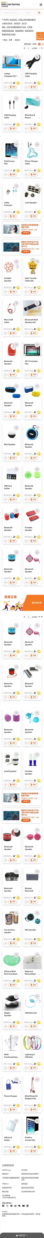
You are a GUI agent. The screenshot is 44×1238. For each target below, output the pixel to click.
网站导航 (5, 1192)
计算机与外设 (7, 23)
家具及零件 (29, 31)
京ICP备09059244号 (28, 1192)
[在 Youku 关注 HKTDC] (27, 1206)
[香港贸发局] (22, 1166)
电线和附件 (19, 31)
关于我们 (24, 1170)
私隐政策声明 (7, 1188)
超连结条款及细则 (27, 1188)
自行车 (24, 23)
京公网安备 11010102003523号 (9, 1197)
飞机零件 (17, 23)
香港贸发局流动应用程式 (30, 1174)
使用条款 (24, 1184)
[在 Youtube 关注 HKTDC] (23, 1206)
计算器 (29, 27)
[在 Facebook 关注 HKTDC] (3, 1206)
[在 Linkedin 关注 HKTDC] (11, 1206)
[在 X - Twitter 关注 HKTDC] (7, 1206)
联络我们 (5, 1174)
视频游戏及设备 (8, 31)
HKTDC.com (6, 1170)
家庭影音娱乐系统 (9, 34)
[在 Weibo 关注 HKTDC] (15, 1206)
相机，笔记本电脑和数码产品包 (14, 27)
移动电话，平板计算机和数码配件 (23, 20)
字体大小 (5, 1184)
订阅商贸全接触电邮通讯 (11, 1178)
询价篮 (22, 1235)
